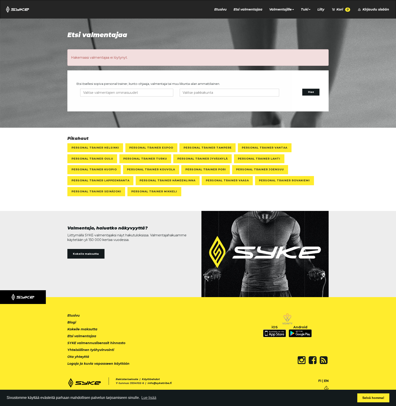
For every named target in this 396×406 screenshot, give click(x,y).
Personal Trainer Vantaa (264, 147)
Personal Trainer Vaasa (227, 180)
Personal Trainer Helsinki (95, 147)
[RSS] (323, 360)
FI (319, 381)
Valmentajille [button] (280, 9)
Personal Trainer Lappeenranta (100, 180)
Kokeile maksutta (86, 253)
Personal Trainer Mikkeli (154, 191)
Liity (320, 9)
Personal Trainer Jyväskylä (202, 158)
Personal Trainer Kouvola (151, 169)
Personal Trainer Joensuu (260, 169)
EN (326, 381)
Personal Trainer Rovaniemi (284, 180)
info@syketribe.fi (160, 383)
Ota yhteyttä (78, 357)
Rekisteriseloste (127, 379)
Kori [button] (342, 9)
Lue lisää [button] (148, 398)
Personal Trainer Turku (145, 158)
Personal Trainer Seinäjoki (96, 191)
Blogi (71, 322)
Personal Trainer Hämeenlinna (167, 180)
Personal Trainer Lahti (259, 158)
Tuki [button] (304, 9)
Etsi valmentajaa (248, 9)
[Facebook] (312, 360)
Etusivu (220, 9)
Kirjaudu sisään (375, 9)
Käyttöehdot (151, 379)
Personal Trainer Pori (205, 169)
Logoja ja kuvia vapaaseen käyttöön (98, 364)
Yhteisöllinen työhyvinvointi (90, 350)
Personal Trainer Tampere (208, 147)
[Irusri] (326, 387)
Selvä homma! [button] (373, 398)
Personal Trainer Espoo (151, 147)
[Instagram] (301, 360)
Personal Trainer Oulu (92, 158)
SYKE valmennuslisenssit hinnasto (96, 343)
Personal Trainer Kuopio (94, 169)
